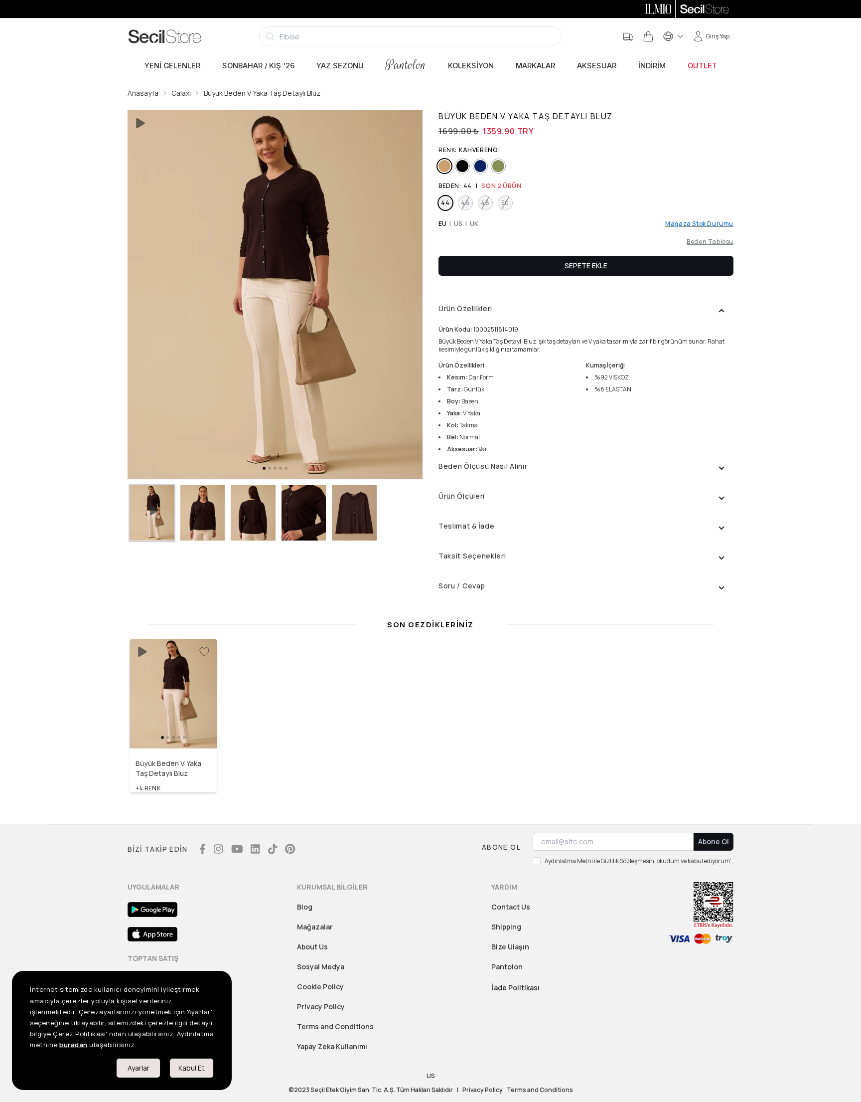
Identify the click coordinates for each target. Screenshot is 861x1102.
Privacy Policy (321, 1006)
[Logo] (165, 36)
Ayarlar (138, 1068)
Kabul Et (191, 1068)
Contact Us (510, 907)
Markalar (535, 65)
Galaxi (181, 93)
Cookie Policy (320, 986)
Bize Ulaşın (510, 946)
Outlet (702, 65)
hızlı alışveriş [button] (173, 727)
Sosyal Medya (320, 966)
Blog (304, 907)
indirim (652, 65)
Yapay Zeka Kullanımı (332, 1046)
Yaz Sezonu (340, 65)
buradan (73, 1044)
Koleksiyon (471, 65)
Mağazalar (315, 926)
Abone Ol (713, 841)
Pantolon (406, 65)
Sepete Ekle (586, 265)
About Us (312, 946)
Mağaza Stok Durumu (699, 224)
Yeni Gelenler (172, 65)
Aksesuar (596, 65)
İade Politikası (516, 987)
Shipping (506, 926)
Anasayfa (143, 93)
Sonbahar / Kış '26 (258, 65)
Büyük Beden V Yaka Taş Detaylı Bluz (262, 93)
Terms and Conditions (335, 1026)
